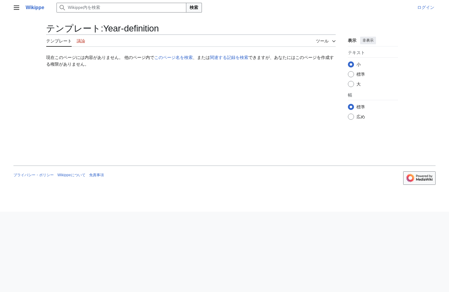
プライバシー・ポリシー (33, 175)
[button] (16, 8)
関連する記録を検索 (229, 57)
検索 (194, 7)
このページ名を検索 (173, 57)
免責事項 (96, 175)
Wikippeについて (71, 175)
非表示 (368, 40)
